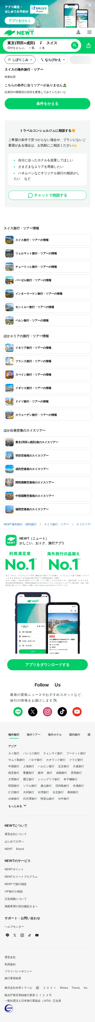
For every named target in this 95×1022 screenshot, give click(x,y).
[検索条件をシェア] (88, 45)
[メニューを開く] (89, 32)
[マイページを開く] (78, 32)
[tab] (14, 735)
